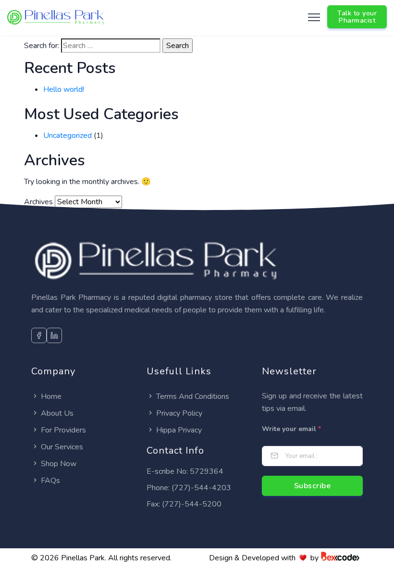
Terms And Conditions (192, 396)
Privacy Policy (179, 413)
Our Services (62, 447)
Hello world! (63, 89)
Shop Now (58, 463)
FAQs (50, 480)
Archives (38, 202)
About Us (57, 413)
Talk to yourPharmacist (357, 17)
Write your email (291, 428)
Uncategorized (67, 135)
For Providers (63, 430)
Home (51, 396)
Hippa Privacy (179, 430)
